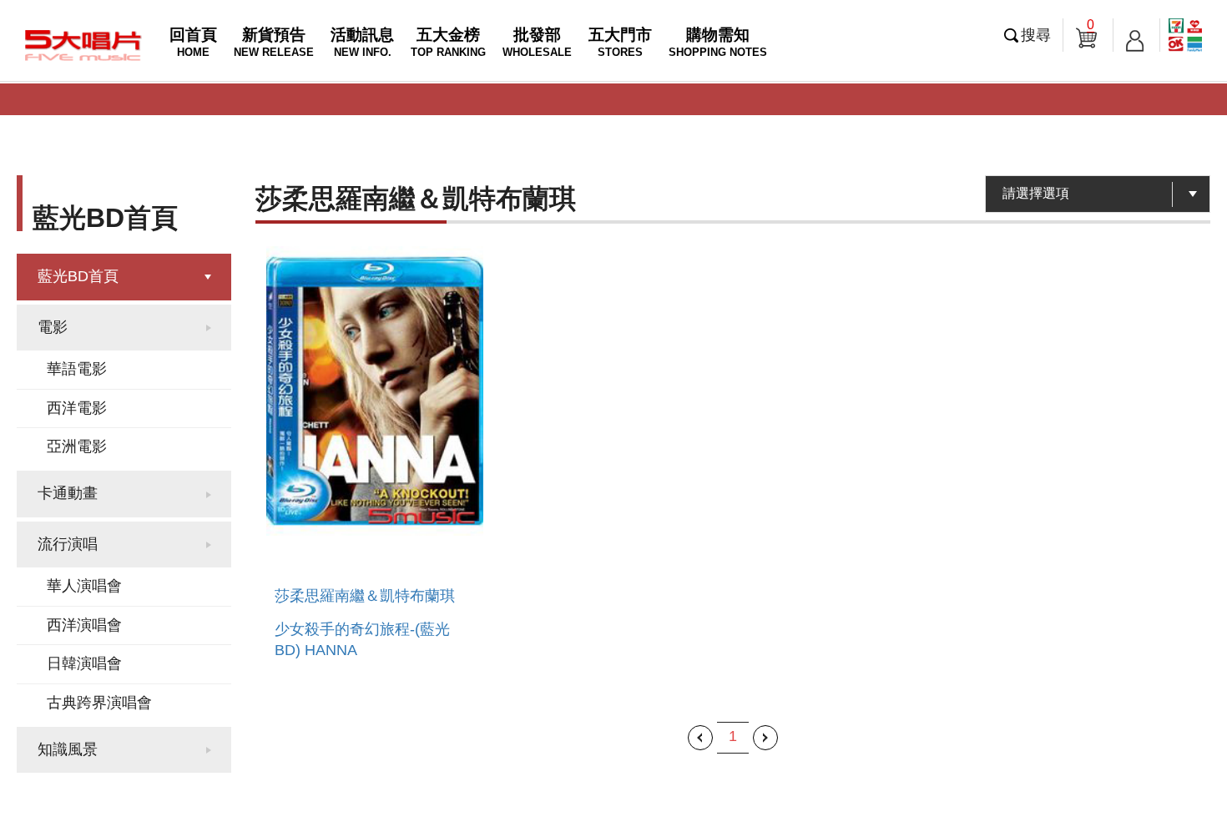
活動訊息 (362, 42)
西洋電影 (77, 408)
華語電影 (77, 369)
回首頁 (193, 42)
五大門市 (620, 42)
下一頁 (765, 737)
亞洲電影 (77, 446)
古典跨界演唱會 (99, 702)
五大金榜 (448, 42)
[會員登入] (1135, 35)
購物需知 (718, 42)
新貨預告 (274, 42)
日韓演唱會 (84, 663)
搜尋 (1036, 35)
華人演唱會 (84, 585)
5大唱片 (83, 45)
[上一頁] (700, 737)
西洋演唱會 (84, 625)
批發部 (537, 42)
